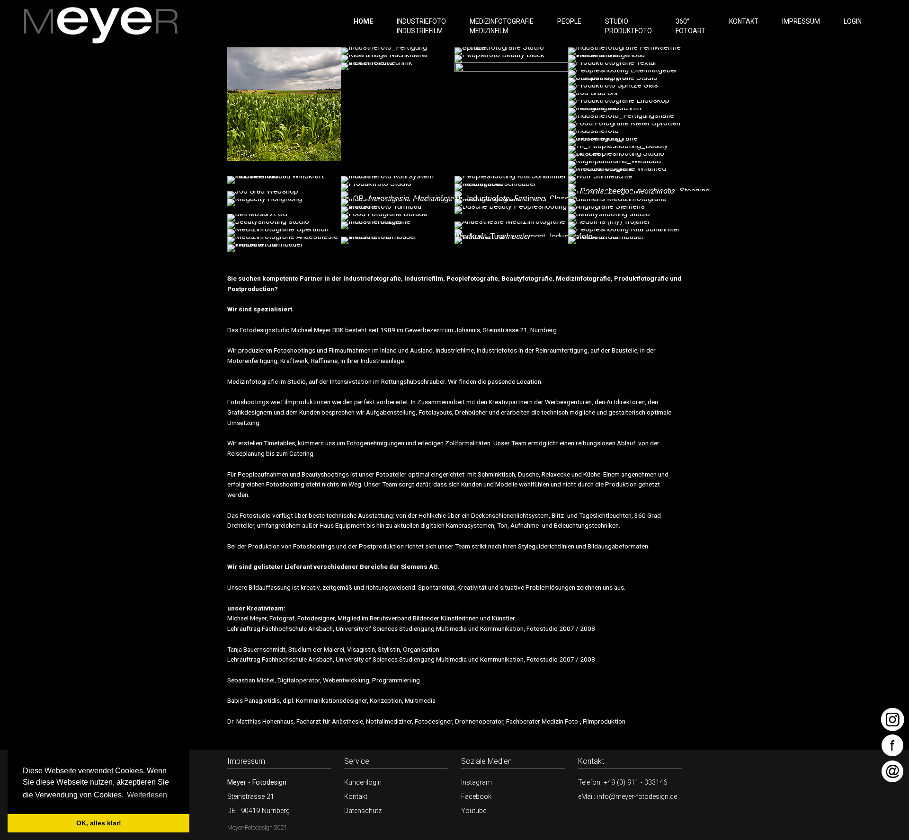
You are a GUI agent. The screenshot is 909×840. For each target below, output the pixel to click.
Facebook (476, 797)
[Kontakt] (892, 770)
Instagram (476, 782)
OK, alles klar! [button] (98, 823)
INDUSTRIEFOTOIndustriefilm (421, 26)
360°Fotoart (690, 26)
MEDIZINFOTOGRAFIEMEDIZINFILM (502, 26)
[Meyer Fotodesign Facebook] (892, 744)
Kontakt (743, 21)
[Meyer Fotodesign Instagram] (892, 718)
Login (853, 21)
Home (363, 21)
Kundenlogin (363, 782)
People (569, 21)
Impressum (801, 21)
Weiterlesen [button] (147, 795)
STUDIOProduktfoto (628, 26)
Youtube (473, 811)
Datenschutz (363, 811)
